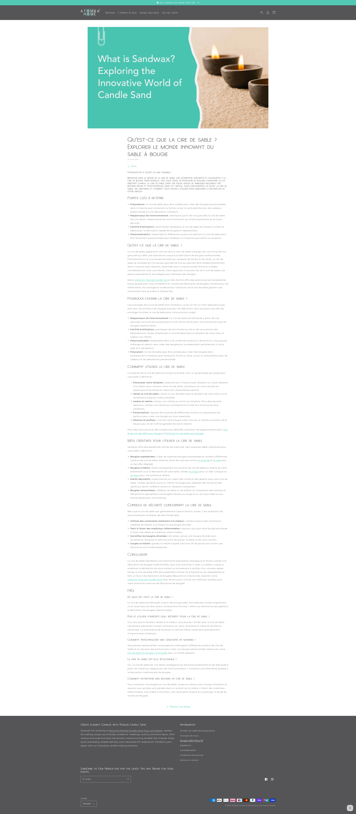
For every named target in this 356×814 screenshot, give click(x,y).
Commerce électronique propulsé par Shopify (257, 805)
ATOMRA (235, 805)
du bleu (134, 475)
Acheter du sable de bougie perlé (197, 730)
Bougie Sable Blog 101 (191, 740)
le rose (217, 460)
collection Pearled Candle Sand (151, 280)
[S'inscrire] (128, 779)
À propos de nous (189, 735)
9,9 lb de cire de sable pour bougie (184, 433)
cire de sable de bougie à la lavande (147, 653)
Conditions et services (191, 755)
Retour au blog (180, 706)
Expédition (185, 745)
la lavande (204, 460)
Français (87, 803)
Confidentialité (188, 750)
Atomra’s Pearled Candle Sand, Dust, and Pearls (135, 730)
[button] (262, 12)
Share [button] (134, 166)
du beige (194, 471)
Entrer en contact (189, 760)
